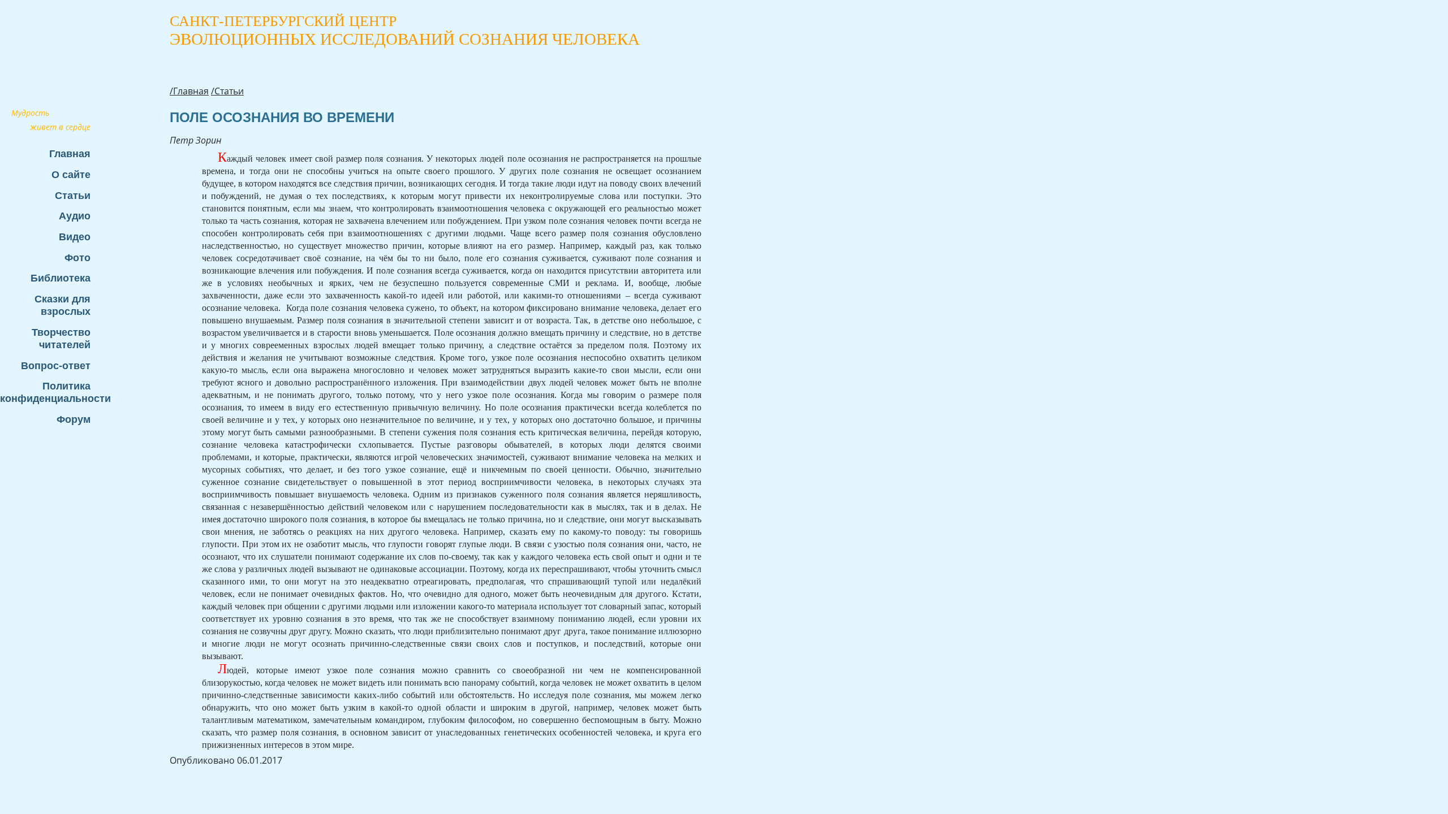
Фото (77, 257)
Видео (74, 237)
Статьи (72, 195)
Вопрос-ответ (55, 365)
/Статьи (227, 91)
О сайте (70, 174)
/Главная (189, 91)
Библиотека (60, 278)
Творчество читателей (61, 338)
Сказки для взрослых (62, 305)
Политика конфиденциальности (51, 392)
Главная (69, 153)
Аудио (74, 216)
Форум (73, 419)
